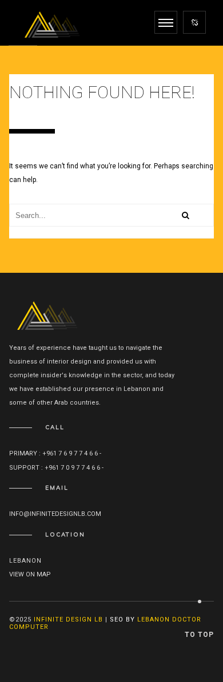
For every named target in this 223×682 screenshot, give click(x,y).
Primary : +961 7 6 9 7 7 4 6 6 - (56, 453)
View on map (30, 574)
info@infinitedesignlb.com (55, 514)
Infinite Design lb (68, 619)
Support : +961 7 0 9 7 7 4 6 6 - (57, 467)
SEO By (122, 619)
